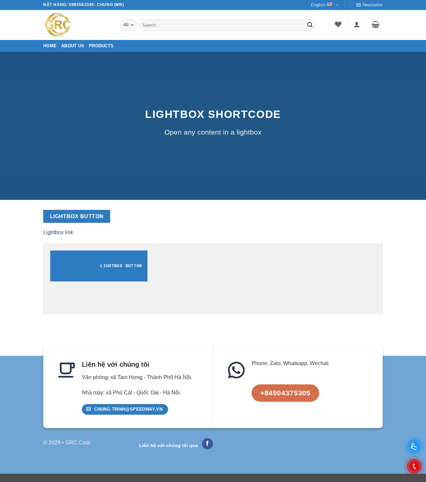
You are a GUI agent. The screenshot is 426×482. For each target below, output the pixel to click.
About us (72, 45)
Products (101, 45)
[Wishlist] (338, 24)
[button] (369, 5)
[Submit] (310, 25)
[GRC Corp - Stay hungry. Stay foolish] (76, 25)
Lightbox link (58, 232)
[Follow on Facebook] (207, 443)
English (318, 4)
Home (50, 45)
